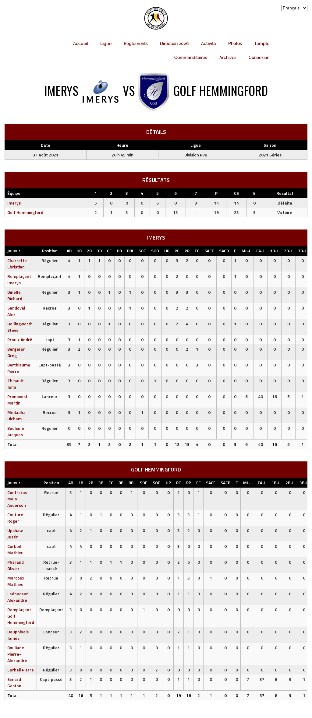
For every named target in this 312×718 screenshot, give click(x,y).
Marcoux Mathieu (15, 581)
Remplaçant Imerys (19, 279)
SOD (155, 250)
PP (187, 250)
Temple (261, 43)
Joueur (13, 250)
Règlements (136, 43)
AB (69, 250)
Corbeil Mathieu (15, 549)
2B (89, 250)
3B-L (302, 250)
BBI (130, 250)
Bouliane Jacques (15, 431)
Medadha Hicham (16, 415)
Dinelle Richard (14, 295)
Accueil (80, 43)
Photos (235, 43)
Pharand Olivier (15, 565)
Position (50, 250)
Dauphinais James (18, 635)
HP (166, 250)
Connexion (259, 57)
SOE (142, 250)
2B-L (288, 250)
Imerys (14, 203)
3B (99, 250)
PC (177, 250)
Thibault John (15, 383)
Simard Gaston (14, 682)
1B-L (274, 250)
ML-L (246, 250)
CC (109, 250)
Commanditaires (190, 57)
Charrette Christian (17, 263)
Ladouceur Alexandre (17, 596)
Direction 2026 (174, 43)
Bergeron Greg (16, 352)
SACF (209, 250)
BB (119, 250)
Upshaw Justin (15, 533)
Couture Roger (15, 517)
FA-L (260, 250)
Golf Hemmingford (25, 212)
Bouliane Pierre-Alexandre (17, 654)
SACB (224, 250)
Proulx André (19, 339)
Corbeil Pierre (20, 670)
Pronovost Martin (17, 399)
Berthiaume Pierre (18, 368)
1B (79, 250)
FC (197, 250)
